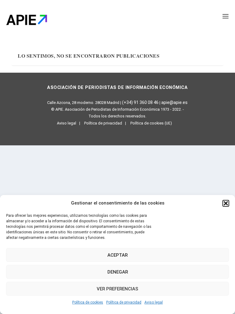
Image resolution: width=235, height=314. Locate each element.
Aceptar (117, 255)
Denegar (117, 272)
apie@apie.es (174, 102)
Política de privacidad (123, 302)
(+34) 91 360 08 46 (140, 102)
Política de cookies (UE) (151, 123)
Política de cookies (87, 302)
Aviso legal (153, 302)
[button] (226, 203)
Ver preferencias (117, 289)
